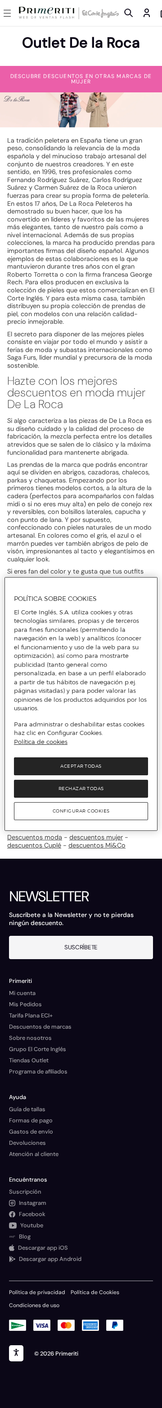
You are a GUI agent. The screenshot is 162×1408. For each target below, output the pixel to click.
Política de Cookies (95, 1292)
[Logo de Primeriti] (48, 13)
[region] (81, 704)
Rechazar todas (81, 788)
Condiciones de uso (34, 1305)
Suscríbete (81, 947)
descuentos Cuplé (34, 845)
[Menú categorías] (9, 13)
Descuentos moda (34, 837)
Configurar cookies (81, 811)
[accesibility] (16, 1353)
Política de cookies (41, 741)
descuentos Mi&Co (97, 845)
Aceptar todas (81, 766)
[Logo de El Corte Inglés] (99, 13)
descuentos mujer (96, 837)
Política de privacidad (37, 1292)
